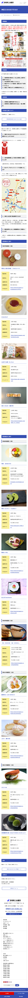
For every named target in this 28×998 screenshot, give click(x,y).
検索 (17, 985)
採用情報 (5, 957)
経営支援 (5, 919)
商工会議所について (7, 955)
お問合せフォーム (14, 888)
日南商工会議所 (6, 972)
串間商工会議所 (6, 975)
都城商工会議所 (6, 965)
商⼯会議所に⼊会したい (8, 933)
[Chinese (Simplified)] (4, 982)
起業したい (5, 935)
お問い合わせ (6, 960)
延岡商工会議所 (6, 966)
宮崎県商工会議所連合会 (8, 963)
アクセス (5, 959)
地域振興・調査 (6, 925)
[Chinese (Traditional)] (6, 982)
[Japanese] (9, 982)
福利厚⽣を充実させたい (8, 943)
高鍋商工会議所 (6, 970)
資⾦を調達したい (7, 936)
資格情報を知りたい (7, 945)
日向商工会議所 (6, 968)
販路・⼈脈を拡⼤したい (8, 942)
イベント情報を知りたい (8, 940)
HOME (4, 953)
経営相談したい (6, 948)
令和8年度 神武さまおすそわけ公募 (13, 119)
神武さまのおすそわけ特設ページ (14, 869)
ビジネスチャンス (7, 921)
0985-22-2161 (14, 908)
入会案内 (7, 993)
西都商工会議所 (6, 977)
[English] (7, 982)
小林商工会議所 (6, 973)
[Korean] (11, 982)
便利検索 (21, 996)
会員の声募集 (7, 996)
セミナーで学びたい (7, 938)
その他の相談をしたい (8, 947)
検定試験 (5, 926)
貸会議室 (5, 928)
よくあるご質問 (21, 993)
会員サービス (6, 923)
